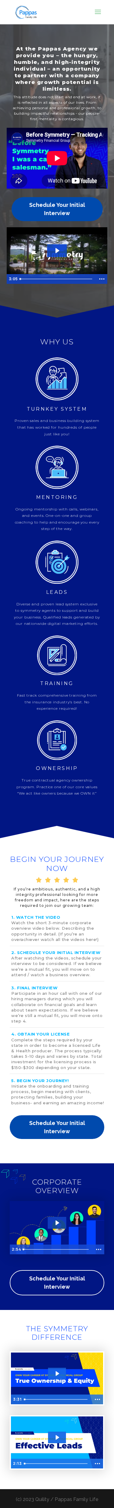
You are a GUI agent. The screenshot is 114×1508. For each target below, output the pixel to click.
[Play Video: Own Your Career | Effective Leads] (57, 1437)
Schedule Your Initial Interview (57, 209)
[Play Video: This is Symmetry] (57, 250)
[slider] (56, 279)
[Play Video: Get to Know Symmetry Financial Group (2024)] (57, 1223)
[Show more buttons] (102, 279)
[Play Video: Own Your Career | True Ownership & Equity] (57, 1373)
